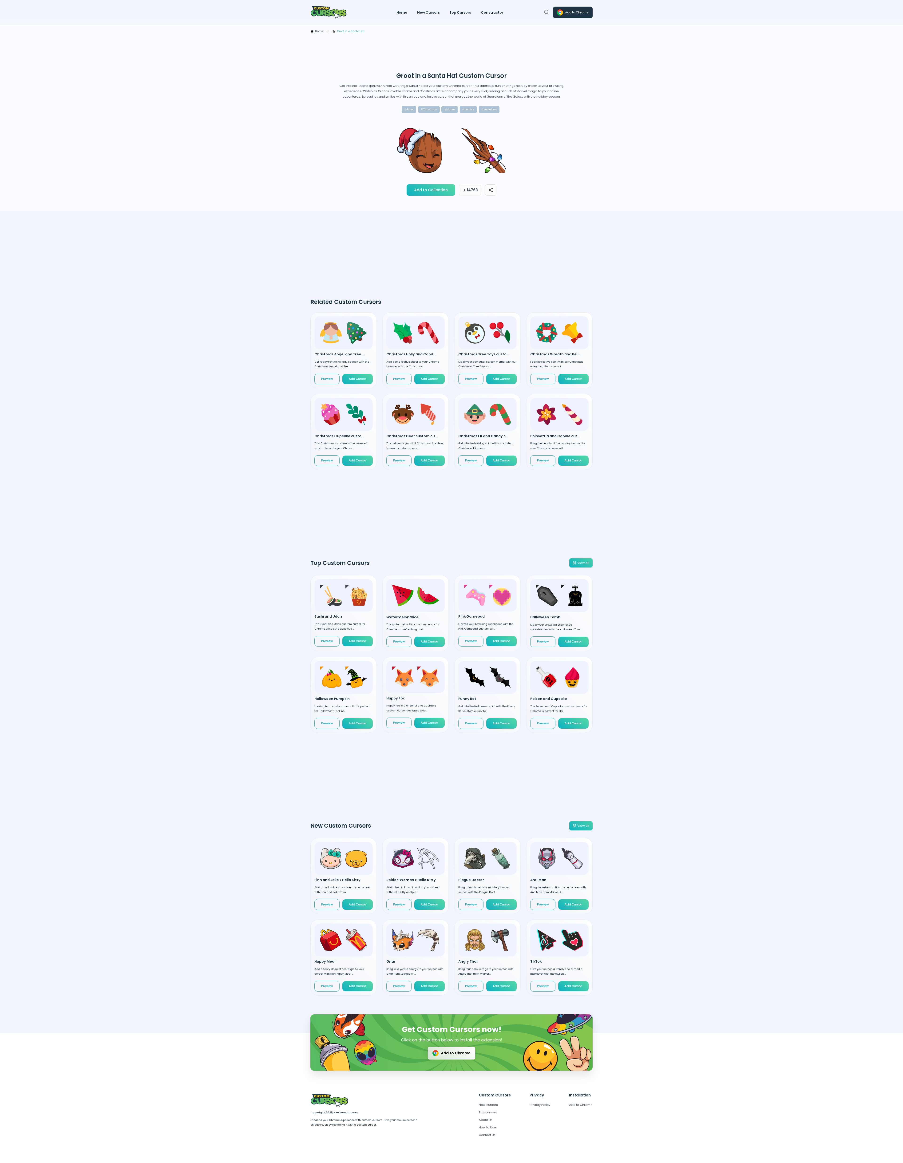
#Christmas (429, 109)
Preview (327, 379)
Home (401, 12)
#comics (468, 109)
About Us (485, 1120)
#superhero (489, 109)
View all (583, 563)
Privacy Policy (540, 1105)
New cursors (488, 1105)
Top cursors (488, 1112)
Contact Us (487, 1135)
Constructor (492, 12)
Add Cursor (357, 641)
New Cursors (428, 12)
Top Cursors (460, 12)
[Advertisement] (451, 53)
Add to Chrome (577, 12)
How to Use (487, 1127)
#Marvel (449, 109)
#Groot (409, 109)
